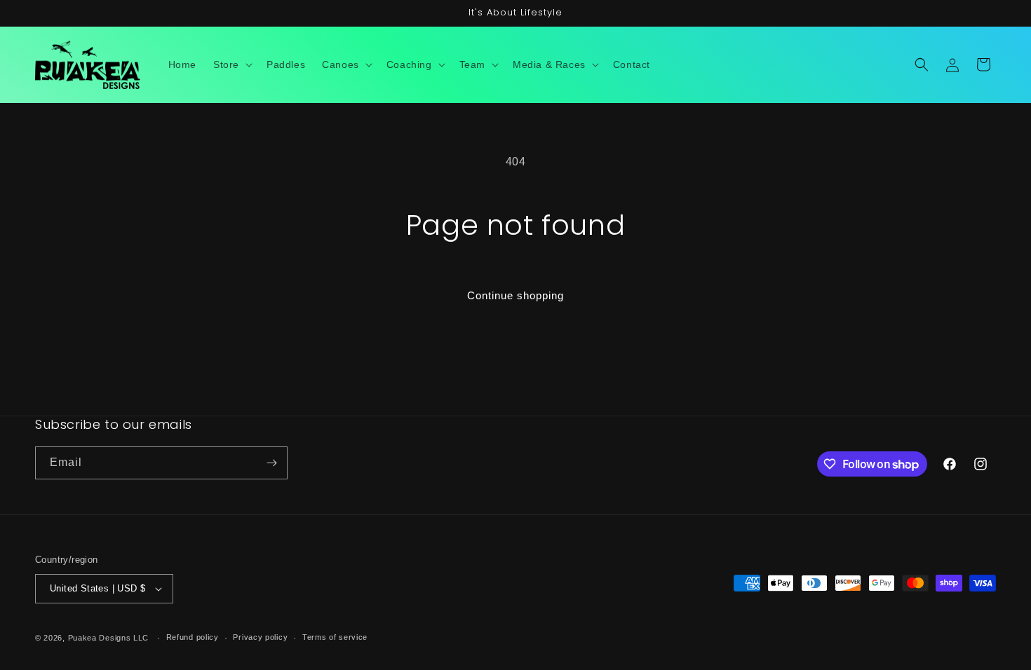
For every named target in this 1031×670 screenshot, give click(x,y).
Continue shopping (515, 295)
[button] (231, 64)
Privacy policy (260, 637)
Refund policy (192, 637)
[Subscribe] (271, 462)
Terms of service (335, 637)
